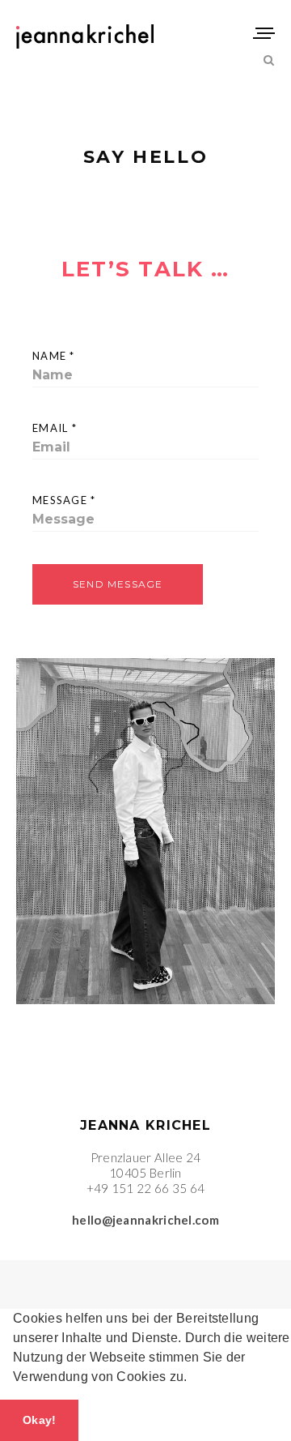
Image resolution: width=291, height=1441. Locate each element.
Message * (64, 500)
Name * (53, 355)
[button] (193, 1378)
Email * (54, 427)
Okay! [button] (40, 1419)
